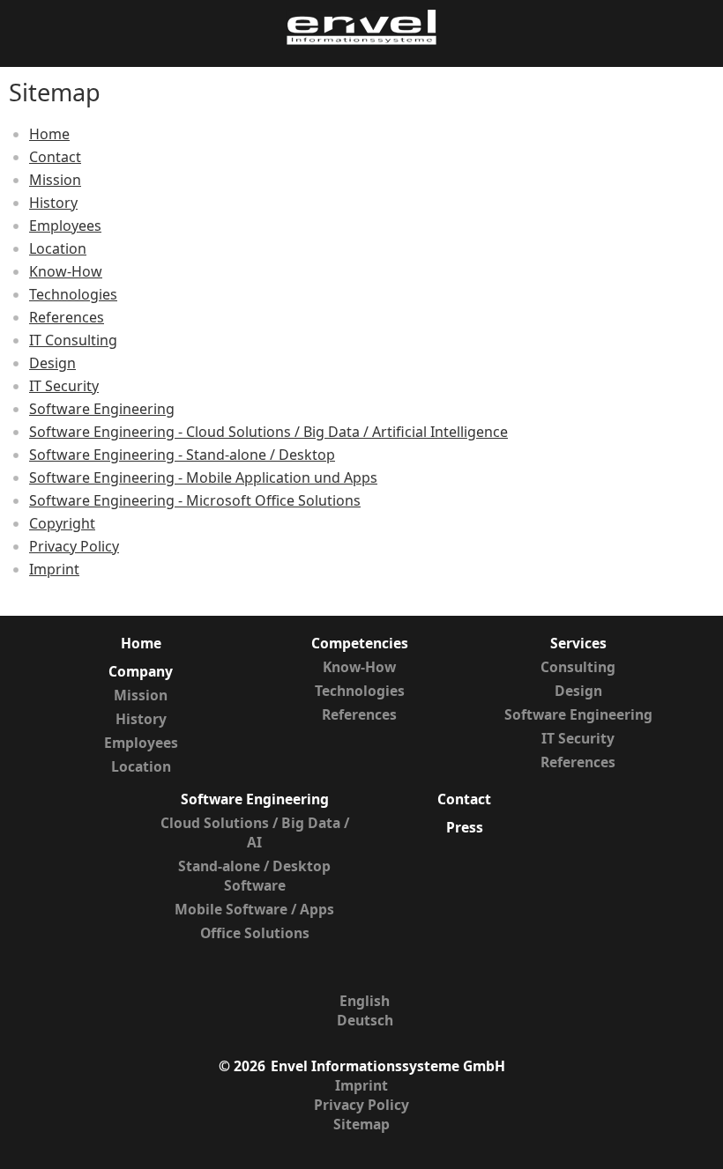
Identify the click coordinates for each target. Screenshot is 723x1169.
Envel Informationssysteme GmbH (388, 1066)
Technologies (73, 294)
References (66, 317)
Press (464, 827)
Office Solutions (254, 933)
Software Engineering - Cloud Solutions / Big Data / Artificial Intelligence (268, 431)
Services (578, 643)
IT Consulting (73, 340)
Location (57, 248)
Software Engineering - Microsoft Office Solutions (195, 500)
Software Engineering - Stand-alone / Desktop (182, 454)
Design (52, 363)
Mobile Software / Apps (254, 909)
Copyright (62, 523)
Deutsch (365, 1020)
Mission (55, 179)
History (53, 202)
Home (49, 134)
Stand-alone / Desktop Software (254, 875)
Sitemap (361, 1124)
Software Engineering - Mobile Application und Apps (203, 477)
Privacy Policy (74, 546)
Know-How (65, 271)
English (364, 1000)
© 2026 (242, 1066)
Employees (65, 225)
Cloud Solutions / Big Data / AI (254, 832)
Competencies (359, 643)
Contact (55, 156)
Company (140, 671)
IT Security (64, 386)
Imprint (54, 569)
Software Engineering (102, 408)
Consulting (577, 667)
